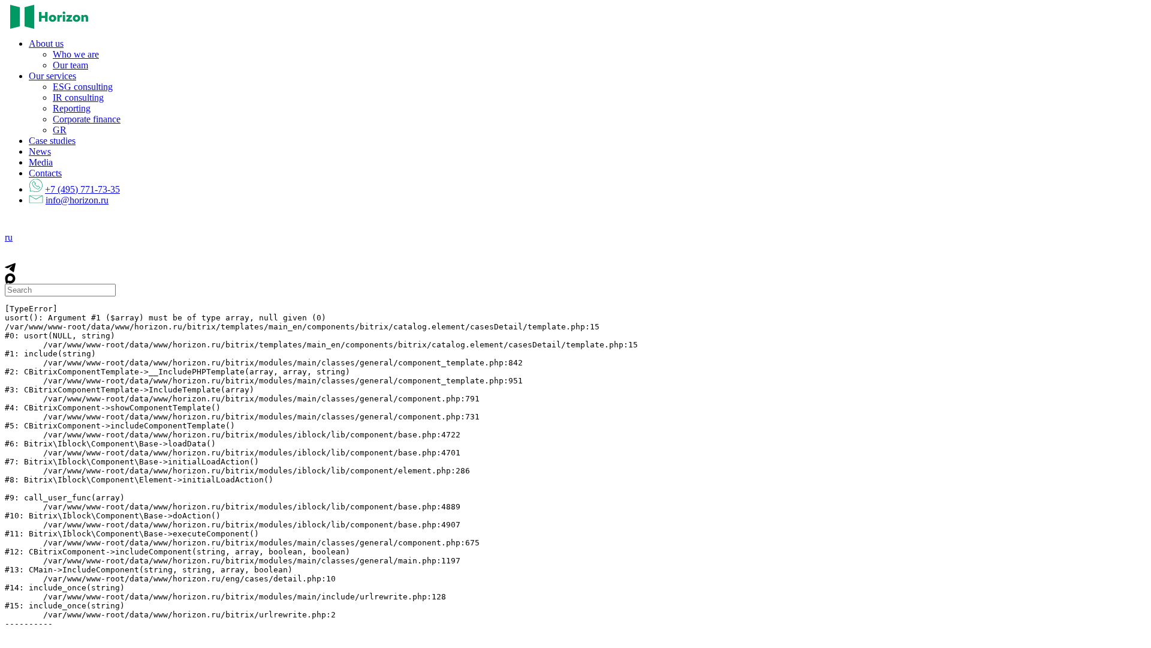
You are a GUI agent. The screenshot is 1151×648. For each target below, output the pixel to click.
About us (46, 43)
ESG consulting (83, 87)
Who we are (76, 54)
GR (60, 130)
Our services (52, 76)
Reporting (72, 108)
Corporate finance (86, 119)
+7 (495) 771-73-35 (82, 189)
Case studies (52, 141)
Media (41, 162)
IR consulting (78, 97)
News (40, 151)
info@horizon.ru (77, 200)
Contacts (45, 173)
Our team (70, 65)
